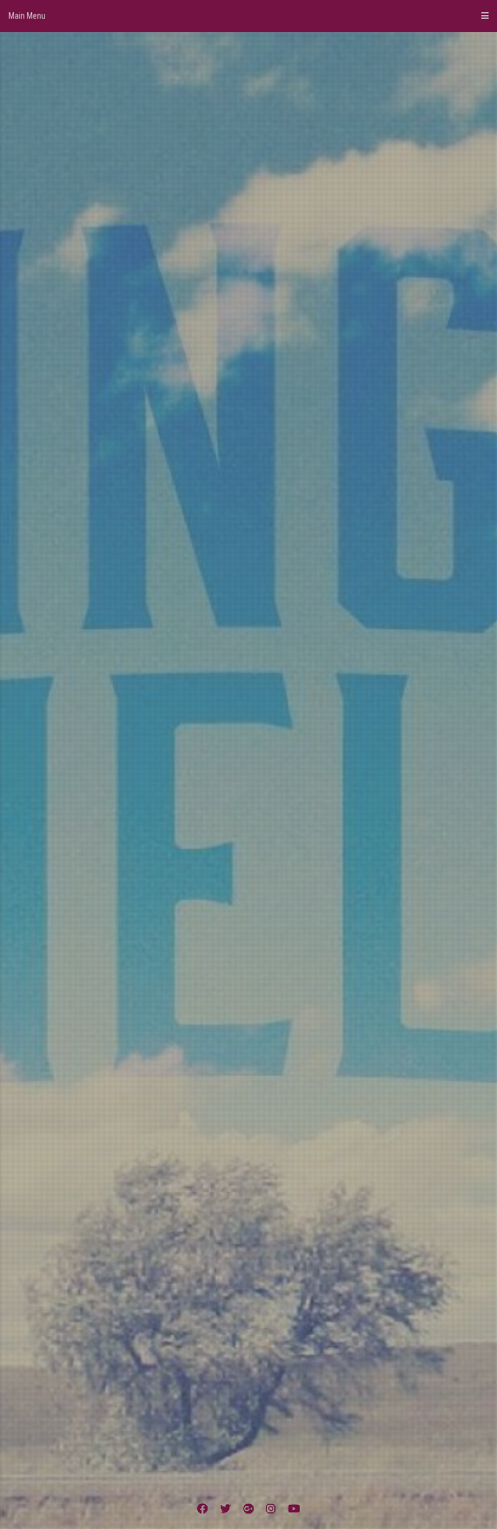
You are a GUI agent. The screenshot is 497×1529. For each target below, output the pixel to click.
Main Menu (26, 16)
